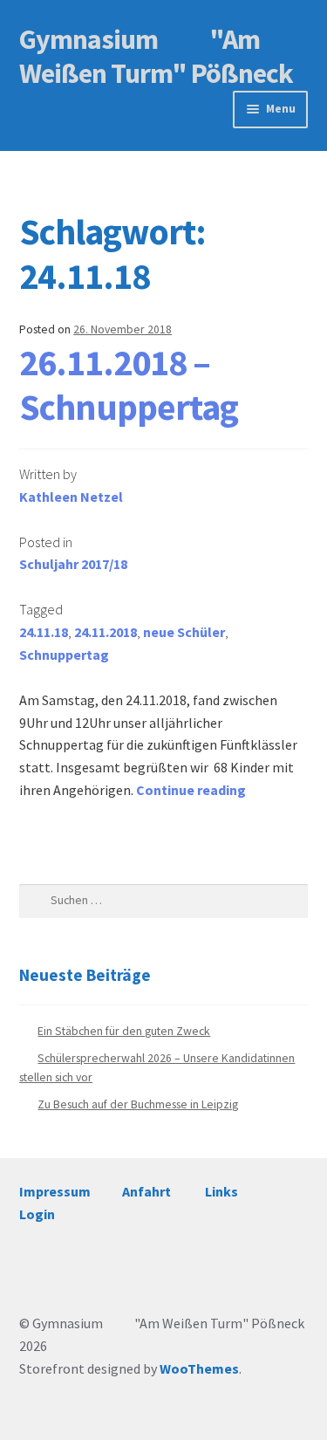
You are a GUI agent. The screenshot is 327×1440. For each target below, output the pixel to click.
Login (37, 1214)
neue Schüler (184, 632)
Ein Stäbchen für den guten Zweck (123, 1031)
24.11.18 (43, 632)
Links (221, 1191)
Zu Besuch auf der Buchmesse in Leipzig (137, 1104)
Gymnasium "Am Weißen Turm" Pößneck (156, 56)
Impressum (55, 1191)
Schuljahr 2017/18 (73, 564)
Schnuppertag (64, 654)
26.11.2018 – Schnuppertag (128, 384)
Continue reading (191, 790)
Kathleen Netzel (71, 496)
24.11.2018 (105, 632)
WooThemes (199, 1368)
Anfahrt (146, 1191)
